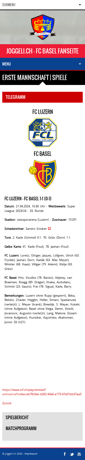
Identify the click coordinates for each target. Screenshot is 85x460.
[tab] (42, 437)
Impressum (30, 453)
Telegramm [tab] (15, 97)
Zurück (7, 403)
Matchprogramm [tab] (21, 428)
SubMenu (8, 4)
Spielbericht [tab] (17, 417)
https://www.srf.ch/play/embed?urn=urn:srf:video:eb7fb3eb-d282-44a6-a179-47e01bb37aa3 (41, 392)
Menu (6, 64)
